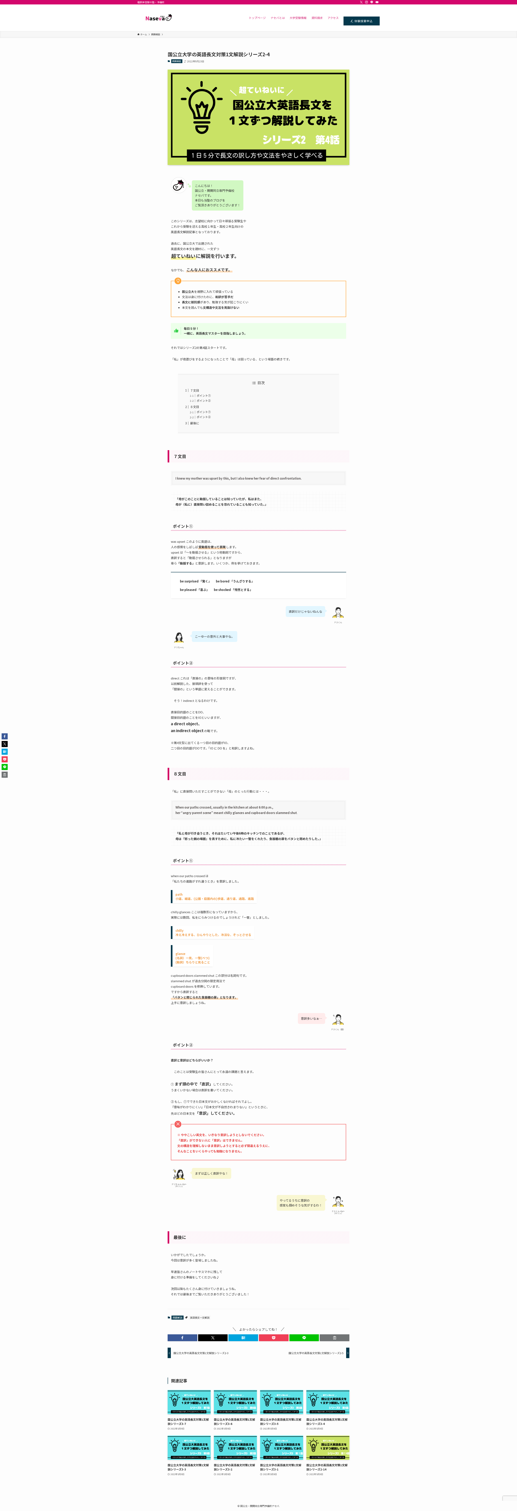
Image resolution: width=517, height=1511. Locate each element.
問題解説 (176, 61)
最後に (194, 423)
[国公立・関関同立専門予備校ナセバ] (157, 18)
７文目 (194, 390)
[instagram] (366, 2)
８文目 (194, 407)
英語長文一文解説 (199, 1317)
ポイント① (204, 395)
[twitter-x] (361, 2)
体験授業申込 (363, 21)
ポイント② (204, 401)
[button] (182, 1337)
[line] (371, 2)
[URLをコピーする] (334, 1337)
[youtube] (377, 2)
